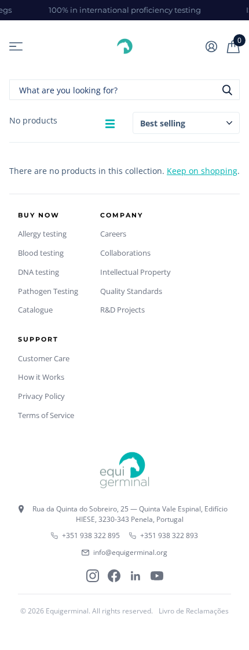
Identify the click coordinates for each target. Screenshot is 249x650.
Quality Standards (131, 291)
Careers (113, 233)
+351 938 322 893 (169, 535)
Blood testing (41, 253)
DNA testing (38, 272)
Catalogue (35, 309)
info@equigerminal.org (130, 552)
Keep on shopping (202, 170)
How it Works (41, 377)
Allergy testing (42, 233)
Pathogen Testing (48, 291)
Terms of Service (46, 415)
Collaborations (125, 253)
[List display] (110, 123)
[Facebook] (114, 575)
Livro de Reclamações (194, 611)
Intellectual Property (135, 272)
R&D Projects (122, 309)
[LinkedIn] (135, 575)
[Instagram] (92, 575)
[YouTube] (157, 575)
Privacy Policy (41, 396)
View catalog (16, 47)
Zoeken (227, 89)
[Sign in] (211, 46)
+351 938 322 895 (91, 535)
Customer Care (43, 358)
